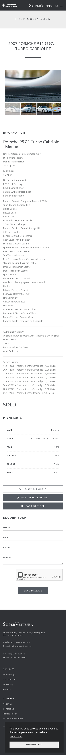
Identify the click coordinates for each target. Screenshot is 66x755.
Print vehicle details (35, 497)
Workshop (8, 684)
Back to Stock (35, 506)
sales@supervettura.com (17, 642)
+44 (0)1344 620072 (34, 489)
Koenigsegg (9, 674)
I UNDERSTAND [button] (34, 744)
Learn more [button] (16, 736)
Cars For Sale (10, 679)
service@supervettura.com (18, 646)
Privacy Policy (10, 713)
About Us (8, 704)
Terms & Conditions (13, 718)
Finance (7, 689)
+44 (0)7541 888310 (15, 657)
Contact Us (8, 709)
